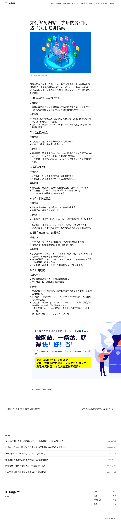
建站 (44, 390)
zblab (35, 75)
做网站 (38, 390)
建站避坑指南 (43, 75)
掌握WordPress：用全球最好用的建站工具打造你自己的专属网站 (35, 447)
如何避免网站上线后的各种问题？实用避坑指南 (26, 460)
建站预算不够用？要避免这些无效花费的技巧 (24, 409)
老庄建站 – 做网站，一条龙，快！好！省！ (51, 314)
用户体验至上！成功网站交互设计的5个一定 (97, 409)
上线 (32, 390)
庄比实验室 (10, 3)
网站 (49, 390)
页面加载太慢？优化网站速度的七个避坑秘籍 (25, 472)
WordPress (110, 518)
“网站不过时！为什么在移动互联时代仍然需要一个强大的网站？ (34, 441)
